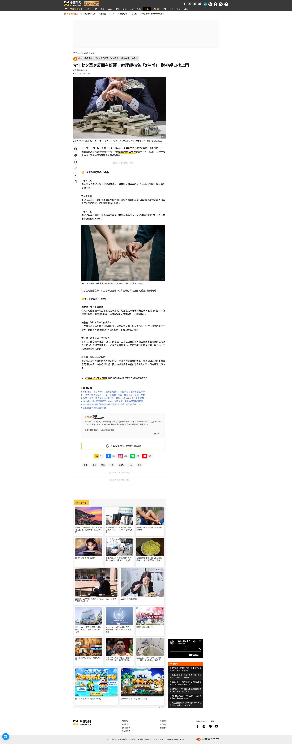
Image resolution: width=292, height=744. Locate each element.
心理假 (134, 13)
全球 (132, 9)
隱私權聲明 (126, 727)
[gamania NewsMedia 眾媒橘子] (207, 739)
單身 (94, 465)
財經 (139, 9)
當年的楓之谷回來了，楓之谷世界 (88, 659)
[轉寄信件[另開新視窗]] (75, 162)
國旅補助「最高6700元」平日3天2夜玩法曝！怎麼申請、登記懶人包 (88, 530)
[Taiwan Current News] (205, 4)
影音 (164, 9)
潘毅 (78, 70)
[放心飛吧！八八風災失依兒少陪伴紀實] (91, 3)
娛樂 (117, 9)
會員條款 (163, 721)
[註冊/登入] (226, 4)
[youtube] (199, 4)
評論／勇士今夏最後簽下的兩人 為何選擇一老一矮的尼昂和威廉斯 (119, 659)
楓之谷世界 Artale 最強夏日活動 (88, 699)
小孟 (131, 465)
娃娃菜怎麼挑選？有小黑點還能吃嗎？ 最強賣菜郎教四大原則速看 (149, 559)
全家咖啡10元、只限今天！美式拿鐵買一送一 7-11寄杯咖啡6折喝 (119, 530)
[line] (194, 4)
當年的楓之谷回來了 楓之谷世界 (134, 699)
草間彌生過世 (76, 9)
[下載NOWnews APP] (215, 4)
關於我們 (163, 724)
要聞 (102, 9)
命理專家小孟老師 (127, 152)
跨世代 (103, 13)
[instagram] (189, 4)
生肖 (111, 465)
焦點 (88, 9)
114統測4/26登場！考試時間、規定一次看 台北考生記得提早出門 (95, 600)
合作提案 (163, 727)
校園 (186, 9)
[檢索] (221, 4)
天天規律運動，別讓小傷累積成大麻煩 (149, 529)
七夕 (85, 465)
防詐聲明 (125, 721)
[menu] (66, 9)
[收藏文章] (75, 181)
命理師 (121, 465)
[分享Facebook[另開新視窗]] (75, 149)
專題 (110, 9)
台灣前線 (123, 13)
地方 (179, 9)
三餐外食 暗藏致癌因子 (130, 599)
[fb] (184, 4)
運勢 (139, 465)
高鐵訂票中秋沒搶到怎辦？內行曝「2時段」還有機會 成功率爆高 (119, 559)
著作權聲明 (126, 731)
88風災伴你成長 (88, 13)
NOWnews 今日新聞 (81, 53)
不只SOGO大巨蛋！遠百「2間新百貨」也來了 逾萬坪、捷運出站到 (88, 629)
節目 (171, 9)
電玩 (154, 9)
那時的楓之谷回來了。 (145, 627)
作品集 (156, 434)
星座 (103, 465)
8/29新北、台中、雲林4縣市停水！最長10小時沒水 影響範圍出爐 (149, 659)
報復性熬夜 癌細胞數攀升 (85, 558)
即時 (95, 9)
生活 (147, 9)
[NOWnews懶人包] (210, 4)
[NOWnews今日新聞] (72, 3)
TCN (113, 13)
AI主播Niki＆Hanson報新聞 (153, 13)
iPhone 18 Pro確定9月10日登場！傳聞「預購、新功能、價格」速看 (119, 629)
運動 (124, 9)
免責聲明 (125, 724)
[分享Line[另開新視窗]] (75, 155)
